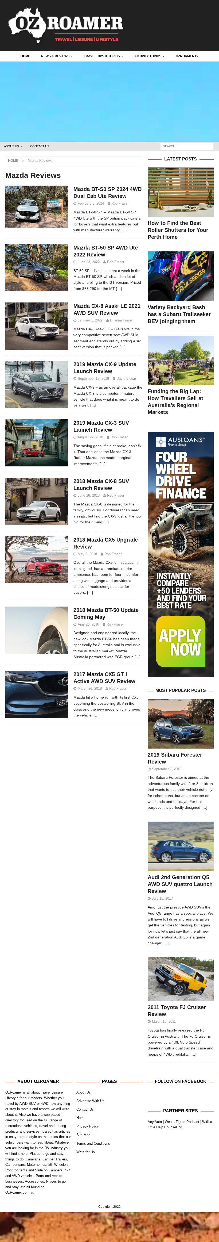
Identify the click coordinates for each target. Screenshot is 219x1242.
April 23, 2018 (88, 624)
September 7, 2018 (166, 769)
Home (25, 56)
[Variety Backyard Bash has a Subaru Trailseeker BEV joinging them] (181, 276)
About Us (11, 146)
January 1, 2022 (90, 320)
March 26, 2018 (90, 689)
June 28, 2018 (89, 495)
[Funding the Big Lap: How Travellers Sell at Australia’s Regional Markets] (181, 360)
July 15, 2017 (162, 898)
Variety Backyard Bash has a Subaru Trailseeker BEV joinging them (179, 314)
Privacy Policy (87, 1126)
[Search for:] (187, 146)
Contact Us (39, 146)
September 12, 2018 (93, 379)
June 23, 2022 (89, 262)
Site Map (83, 1135)
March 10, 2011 (164, 1021)
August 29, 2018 (90, 437)
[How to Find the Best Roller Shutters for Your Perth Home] (181, 192)
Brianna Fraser (121, 320)
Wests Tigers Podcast (182, 1122)
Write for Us (85, 1152)
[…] (124, 230)
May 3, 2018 (87, 554)
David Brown (126, 379)
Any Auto (155, 1122)
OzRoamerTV (187, 56)
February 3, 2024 (91, 203)
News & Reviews (55, 56)
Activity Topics (147, 56)
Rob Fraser (119, 203)
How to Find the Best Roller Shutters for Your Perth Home (178, 230)
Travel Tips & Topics (102, 56)
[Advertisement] (109, 101)
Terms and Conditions (93, 1143)
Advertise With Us (90, 1101)
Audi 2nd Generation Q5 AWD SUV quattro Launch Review (180, 884)
